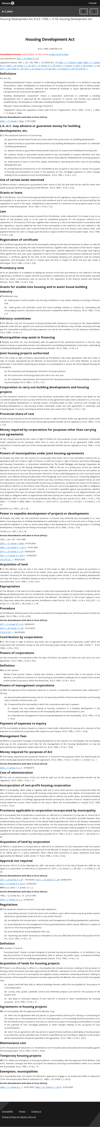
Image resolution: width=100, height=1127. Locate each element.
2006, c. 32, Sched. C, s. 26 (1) (13, 547)
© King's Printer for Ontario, (19, 1117)
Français (93, 3)
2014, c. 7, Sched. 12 (65, 65)
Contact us (36, 1111)
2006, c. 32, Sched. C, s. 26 (18, 65)
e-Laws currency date (58, 54)
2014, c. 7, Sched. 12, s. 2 (11, 899)
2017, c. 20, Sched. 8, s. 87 (11, 69)
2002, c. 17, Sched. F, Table (70, 62)
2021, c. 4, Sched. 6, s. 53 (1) (12, 555)
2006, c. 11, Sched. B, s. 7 (11, 1087)
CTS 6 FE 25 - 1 (81, 69)
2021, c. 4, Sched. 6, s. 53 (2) (12, 883)
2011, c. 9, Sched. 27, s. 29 (43, 65)
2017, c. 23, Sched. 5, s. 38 (47, 879)
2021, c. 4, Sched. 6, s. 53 (28, 58)
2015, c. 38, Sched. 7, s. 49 (88, 65)
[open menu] (84, 11)
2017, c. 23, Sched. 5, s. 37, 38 (37, 69)
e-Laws (7, 11)
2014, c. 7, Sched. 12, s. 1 (11, 767)
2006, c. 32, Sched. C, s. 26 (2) (48, 1087)
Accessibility (7, 1111)
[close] (94, 11)
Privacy (22, 1111)
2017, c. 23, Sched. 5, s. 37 (11, 551)
